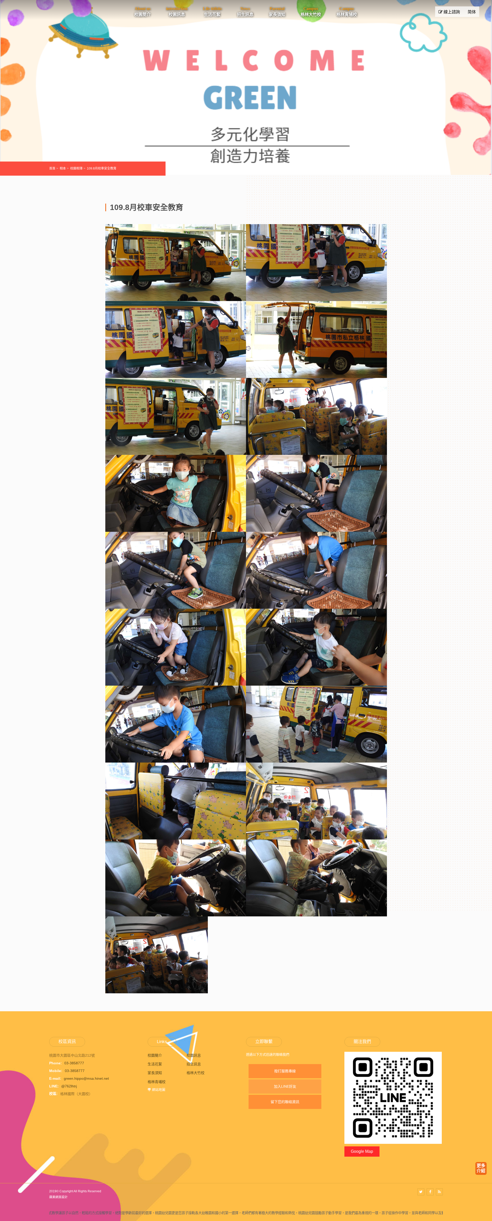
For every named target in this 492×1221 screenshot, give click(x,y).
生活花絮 (155, 1064)
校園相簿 (76, 168)
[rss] (439, 1191)
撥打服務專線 (285, 1071)
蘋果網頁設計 (58, 1197)
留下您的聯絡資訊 (285, 1102)
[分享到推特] (420, 1191)
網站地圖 (158, 1090)
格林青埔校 (157, 1082)
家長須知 (155, 1073)
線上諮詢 (451, 12)
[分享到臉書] (430, 1191)
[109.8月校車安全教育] (175, 298)
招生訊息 (194, 1064)
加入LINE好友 (285, 1086)
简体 (472, 12)
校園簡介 (155, 1055)
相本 (63, 168)
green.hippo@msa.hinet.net (86, 1078)
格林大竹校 (195, 1073)
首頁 (52, 168)
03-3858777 (74, 1063)
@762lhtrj (69, 1086)
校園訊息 (194, 1055)
